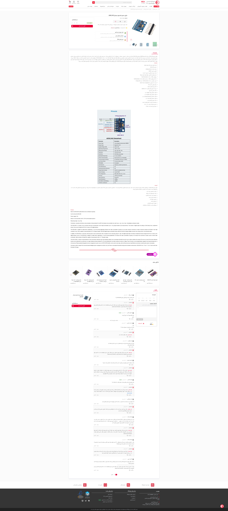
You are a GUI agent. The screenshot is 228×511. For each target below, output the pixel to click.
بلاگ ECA (110, 498)
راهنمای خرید (133, 496)
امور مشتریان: (153, 494)
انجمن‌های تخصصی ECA (107, 496)
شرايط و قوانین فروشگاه (131, 494)
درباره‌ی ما (133, 498)
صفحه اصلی (110, 494)
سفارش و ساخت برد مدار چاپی (107, 500)
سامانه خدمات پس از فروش (107, 502)
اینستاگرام (89, 501)
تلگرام (86, 501)
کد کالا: (126, 18)
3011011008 (129, 393)
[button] (157, 274)
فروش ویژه (71, 6)
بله (82, 501)
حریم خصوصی (132, 500)
